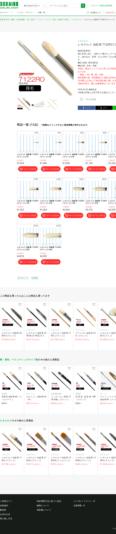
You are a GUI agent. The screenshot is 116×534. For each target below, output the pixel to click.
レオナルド (83, 41)
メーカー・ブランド (25, 12)
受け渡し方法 (6, 518)
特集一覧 (41, 12)
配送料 (3, 510)
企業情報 (78, 505)
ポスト (105, 108)
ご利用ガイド (95, 12)
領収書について (44, 510)
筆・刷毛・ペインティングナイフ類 (19, 359)
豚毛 (36, 278)
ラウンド (24, 278)
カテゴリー (4, 12)
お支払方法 (5, 514)
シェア (87, 108)
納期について (43, 505)
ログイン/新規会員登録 (101, 5)
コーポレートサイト (83, 501)
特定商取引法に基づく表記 (49, 501)
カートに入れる (29, 169)
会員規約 (4, 505)
